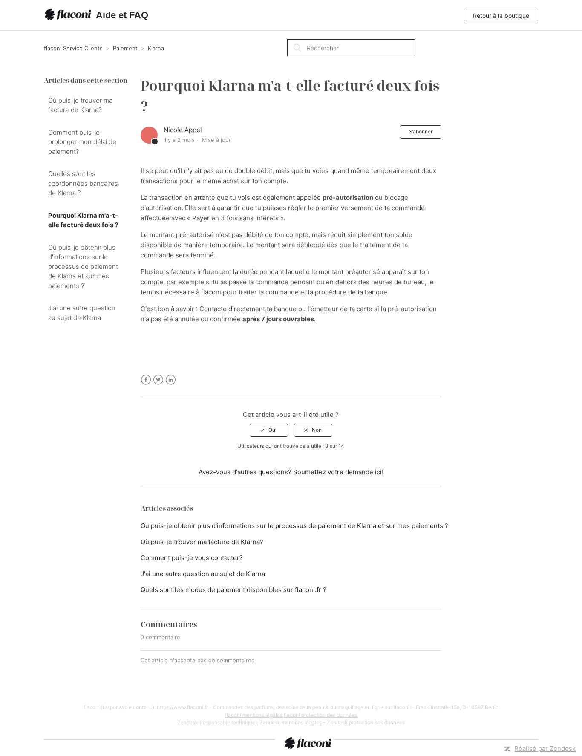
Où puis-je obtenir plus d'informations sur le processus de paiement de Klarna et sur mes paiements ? (83, 266)
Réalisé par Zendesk (545, 748)
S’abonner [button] (420, 131)
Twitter (158, 380)
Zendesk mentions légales (290, 722)
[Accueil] (69, 15)
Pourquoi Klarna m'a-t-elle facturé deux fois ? (83, 220)
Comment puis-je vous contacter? (192, 558)
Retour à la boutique (501, 15)
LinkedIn (170, 380)
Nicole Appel (183, 130)
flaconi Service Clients (73, 48)
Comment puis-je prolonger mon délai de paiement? (82, 142)
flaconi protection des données (320, 715)
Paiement (125, 48)
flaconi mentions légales (253, 715)
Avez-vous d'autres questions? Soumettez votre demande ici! (291, 472)
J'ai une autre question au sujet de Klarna (81, 313)
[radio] (269, 430)
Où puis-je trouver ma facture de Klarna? (80, 105)
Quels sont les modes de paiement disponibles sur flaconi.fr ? (233, 590)
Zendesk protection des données (366, 722)
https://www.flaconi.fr (182, 707)
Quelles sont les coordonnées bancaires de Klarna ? (83, 183)
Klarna (156, 48)
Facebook (146, 380)
